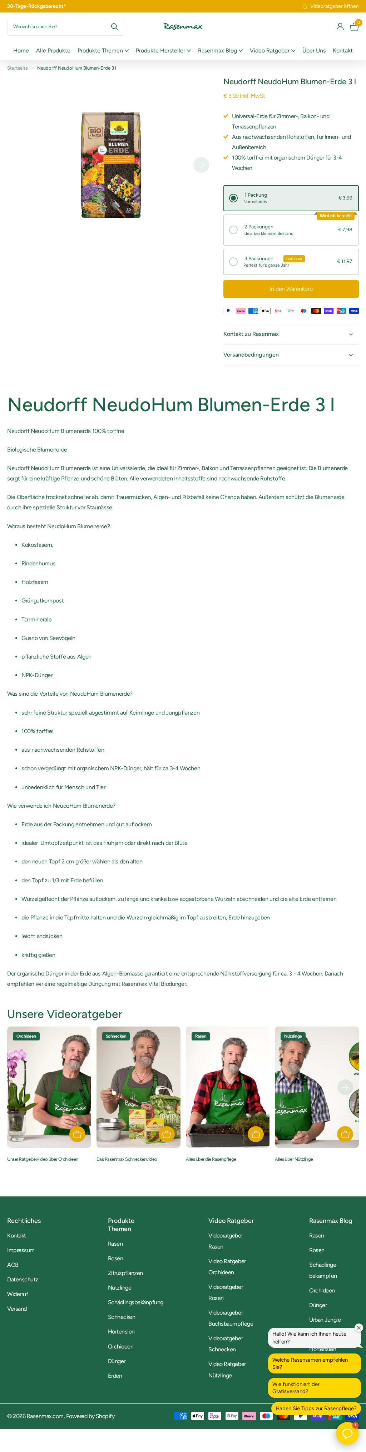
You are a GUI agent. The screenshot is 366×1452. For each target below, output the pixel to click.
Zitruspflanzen (125, 1273)
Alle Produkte (53, 50)
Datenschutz (22, 1279)
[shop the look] (77, 1134)
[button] (291, 198)
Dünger (116, 1361)
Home (21, 50)
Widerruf (17, 1294)
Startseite (17, 68)
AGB (13, 1264)
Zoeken (114, 27)
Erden (115, 1375)
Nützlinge (120, 1287)
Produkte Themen (121, 1225)
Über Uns (314, 50)
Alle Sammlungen (103, 50)
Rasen (115, 1243)
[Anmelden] (340, 27)
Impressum (21, 1250)
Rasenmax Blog (330, 1221)
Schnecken (121, 1317)
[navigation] (201, 165)
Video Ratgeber (231, 1221)
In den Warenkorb (290, 289)
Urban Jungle (325, 1319)
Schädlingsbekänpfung (135, 1302)
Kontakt (343, 50)
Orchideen (121, 1346)
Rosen (115, 1258)
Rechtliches (24, 1221)
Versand (17, 1308)
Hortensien (121, 1331)
